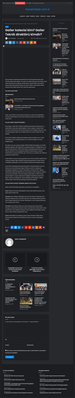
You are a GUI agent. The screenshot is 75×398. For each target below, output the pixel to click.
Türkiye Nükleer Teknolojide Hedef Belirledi (66, 128)
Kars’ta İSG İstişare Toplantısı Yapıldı (39, 292)
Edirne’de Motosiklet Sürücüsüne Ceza (24, 99)
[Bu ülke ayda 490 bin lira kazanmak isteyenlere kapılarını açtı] (57, 98)
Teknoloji (43, 16)
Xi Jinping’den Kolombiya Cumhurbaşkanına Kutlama (10, 286)
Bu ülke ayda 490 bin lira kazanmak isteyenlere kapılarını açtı (65, 99)
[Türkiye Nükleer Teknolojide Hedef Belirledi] (57, 128)
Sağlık (37, 16)
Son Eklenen (61, 23)
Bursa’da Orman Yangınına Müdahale (25, 306)
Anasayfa (22, 16)
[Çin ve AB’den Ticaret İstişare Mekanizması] (57, 138)
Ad (6, 339)
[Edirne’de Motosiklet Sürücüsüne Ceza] (9, 101)
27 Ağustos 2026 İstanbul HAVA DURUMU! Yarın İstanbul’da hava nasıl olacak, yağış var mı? (40, 300)
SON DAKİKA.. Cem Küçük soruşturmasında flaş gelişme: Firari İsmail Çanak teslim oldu (45, 3)
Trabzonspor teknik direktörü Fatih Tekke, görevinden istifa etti (61, 91)
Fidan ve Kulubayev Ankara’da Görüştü (25, 292)
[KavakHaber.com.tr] (37, 9)
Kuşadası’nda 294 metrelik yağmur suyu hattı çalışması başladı (11, 300)
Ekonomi (32, 16)
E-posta (7, 345)
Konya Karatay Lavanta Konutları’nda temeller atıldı (60, 115)
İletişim (53, 16)
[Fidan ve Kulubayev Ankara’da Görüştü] (26, 286)
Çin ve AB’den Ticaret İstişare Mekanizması (65, 138)
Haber (27, 16)
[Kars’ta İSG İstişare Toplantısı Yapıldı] (40, 286)
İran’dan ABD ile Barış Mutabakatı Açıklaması (59, 180)
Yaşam (48, 16)
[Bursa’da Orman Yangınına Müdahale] (26, 300)
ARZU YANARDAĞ (12, 38)
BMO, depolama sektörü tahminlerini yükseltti (59, 121)
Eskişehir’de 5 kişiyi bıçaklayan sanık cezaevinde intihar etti (61, 163)
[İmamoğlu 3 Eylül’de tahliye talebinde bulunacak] (57, 170)
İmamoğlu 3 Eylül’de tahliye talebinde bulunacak (65, 171)
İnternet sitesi (30, 345)
